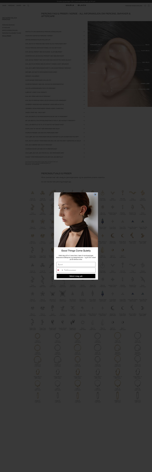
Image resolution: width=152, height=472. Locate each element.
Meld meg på (76, 276)
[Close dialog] (95, 194)
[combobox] (60, 270)
